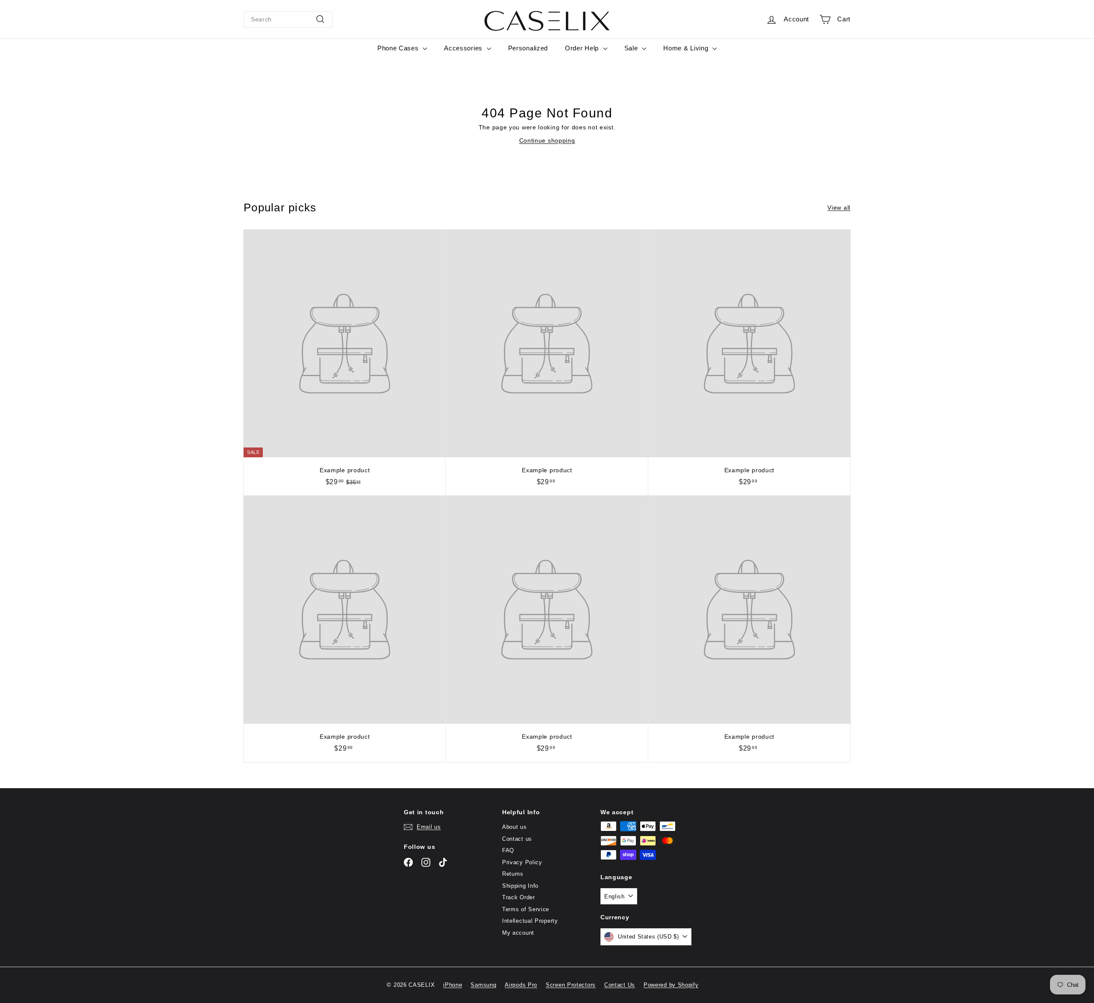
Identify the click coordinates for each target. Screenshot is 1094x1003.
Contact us (517, 839)
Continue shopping (547, 140)
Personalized (528, 48)
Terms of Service (525, 909)
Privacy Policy (522, 862)
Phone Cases (399, 48)
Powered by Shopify (671, 985)
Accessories (464, 48)
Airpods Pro (521, 985)
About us (514, 827)
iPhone (452, 985)
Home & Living (686, 48)
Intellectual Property (530, 921)
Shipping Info (520, 886)
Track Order (518, 897)
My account (518, 933)
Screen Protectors (571, 985)
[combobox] (288, 19)
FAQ (508, 850)
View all (838, 207)
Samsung (483, 985)
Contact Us (619, 985)
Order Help (583, 48)
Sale (632, 48)
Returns (512, 874)
